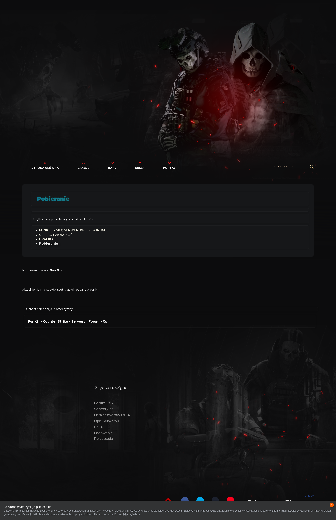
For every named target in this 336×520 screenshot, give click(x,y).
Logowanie (103, 433)
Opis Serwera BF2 (109, 421)
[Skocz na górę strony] (168, 500)
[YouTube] (230, 500)
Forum (94, 321)
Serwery (78, 321)
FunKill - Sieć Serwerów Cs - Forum (72, 230)
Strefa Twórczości (57, 235)
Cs (105, 321)
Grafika (46, 239)
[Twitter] (200, 500)
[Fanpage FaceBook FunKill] (185, 500)
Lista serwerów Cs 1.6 (112, 415)
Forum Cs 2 (104, 403)
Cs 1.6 (98, 427)
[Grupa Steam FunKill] (215, 500)
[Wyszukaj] (312, 167)
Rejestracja (103, 439)
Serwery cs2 (104, 409)
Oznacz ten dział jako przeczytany (49, 309)
